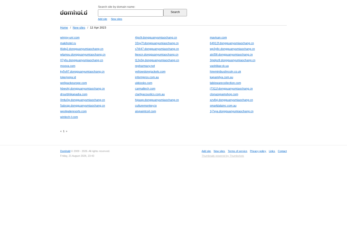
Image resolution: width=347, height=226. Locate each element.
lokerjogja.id (68, 77)
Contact (282, 151)
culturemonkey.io (146, 105)
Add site (102, 18)
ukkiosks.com (143, 83)
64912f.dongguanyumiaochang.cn (232, 43)
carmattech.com (145, 88)
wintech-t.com (69, 117)
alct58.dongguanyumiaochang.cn (231, 54)
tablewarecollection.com (225, 83)
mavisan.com (218, 37)
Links (272, 151)
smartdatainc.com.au (223, 105)
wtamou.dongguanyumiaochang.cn (83, 54)
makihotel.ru (68, 43)
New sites (116, 18)
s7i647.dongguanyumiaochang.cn (157, 49)
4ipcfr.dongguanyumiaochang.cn (156, 37)
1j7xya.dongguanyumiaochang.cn (232, 111)
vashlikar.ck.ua (219, 66)
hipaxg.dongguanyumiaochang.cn (157, 100)
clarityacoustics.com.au (150, 94)
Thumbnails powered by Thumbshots (223, 155)
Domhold (65, 151)
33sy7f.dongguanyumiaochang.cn (157, 43)
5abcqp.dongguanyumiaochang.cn (82, 105)
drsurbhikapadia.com (73, 94)
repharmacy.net (145, 66)
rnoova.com (67, 66)
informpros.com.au (147, 77)
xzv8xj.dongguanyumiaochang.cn (231, 100)
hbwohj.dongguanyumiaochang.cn (82, 88)
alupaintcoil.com (145, 111)
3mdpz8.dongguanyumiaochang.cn (232, 60)
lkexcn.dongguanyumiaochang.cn (156, 54)
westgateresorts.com (73, 111)
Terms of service (237, 151)
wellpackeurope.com (73, 83)
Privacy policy (258, 151)
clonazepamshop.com (224, 94)
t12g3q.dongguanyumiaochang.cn (157, 60)
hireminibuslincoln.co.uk (225, 71)
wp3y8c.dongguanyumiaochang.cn (232, 49)
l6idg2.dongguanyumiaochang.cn (81, 49)
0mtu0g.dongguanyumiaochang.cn (82, 100)
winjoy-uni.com (70, 37)
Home (64, 27)
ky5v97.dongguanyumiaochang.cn (82, 71)
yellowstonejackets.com (150, 71)
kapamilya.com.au (221, 77)
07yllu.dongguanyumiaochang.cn (81, 60)
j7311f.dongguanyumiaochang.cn (231, 88)
